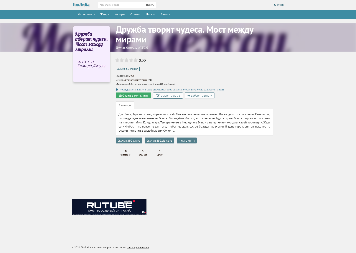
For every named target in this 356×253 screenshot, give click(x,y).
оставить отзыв (170, 95)
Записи (165, 14)
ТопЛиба (80, 4)
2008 (131, 75)
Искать (150, 4)
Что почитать (86, 14)
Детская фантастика (127, 69)
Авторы (120, 14)
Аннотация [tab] (125, 105)
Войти (280, 4)
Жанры (105, 14)
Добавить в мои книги (133, 95)
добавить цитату (201, 95)
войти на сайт (216, 89)
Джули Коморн (126, 47)
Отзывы (135, 14)
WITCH (143, 47)
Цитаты (150, 14)
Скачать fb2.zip (159, 140)
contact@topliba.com (138, 247)
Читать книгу (187, 140)
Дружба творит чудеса (135, 79)
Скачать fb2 (129, 140)
